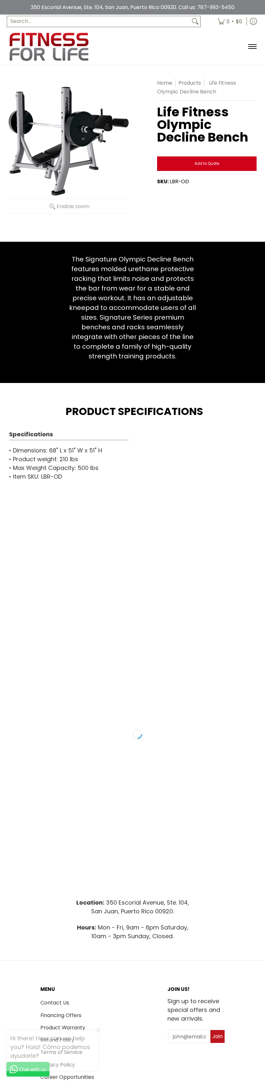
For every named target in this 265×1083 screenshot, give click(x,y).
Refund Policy (57, 1040)
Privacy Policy (57, 1064)
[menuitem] (230, 21)
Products (189, 83)
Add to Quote (207, 163)
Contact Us (54, 1002)
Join (217, 1036)
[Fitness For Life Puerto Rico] (48, 46)
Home (164, 83)
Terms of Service (61, 1052)
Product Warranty (62, 1027)
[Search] (195, 21)
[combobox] (98, 21)
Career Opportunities (67, 1077)
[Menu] (252, 46)
